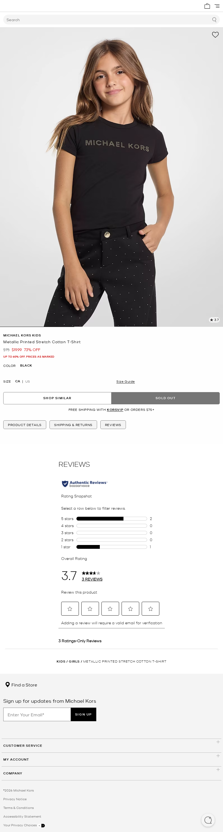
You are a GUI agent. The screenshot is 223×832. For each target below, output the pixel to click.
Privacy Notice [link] (15, 799)
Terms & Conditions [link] (18, 807)
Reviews (113, 425)
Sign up (83, 714)
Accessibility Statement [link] (22, 816)
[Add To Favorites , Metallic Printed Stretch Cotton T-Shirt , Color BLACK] (215, 34)
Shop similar (57, 398)
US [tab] (27, 381)
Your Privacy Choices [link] (20, 825)
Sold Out (166, 398)
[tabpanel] (111, 177)
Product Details (25, 425)
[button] (208, 820)
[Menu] (217, 6)
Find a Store (23, 685)
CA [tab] (17, 381)
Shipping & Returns (73, 425)
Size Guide (125, 381)
